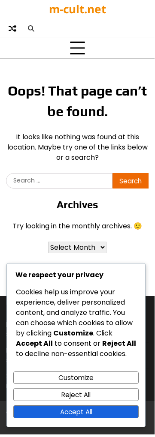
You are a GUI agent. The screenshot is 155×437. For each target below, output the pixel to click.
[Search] (30, 28)
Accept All (76, 411)
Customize (76, 377)
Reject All (76, 394)
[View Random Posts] (12, 28)
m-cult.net (77, 9)
